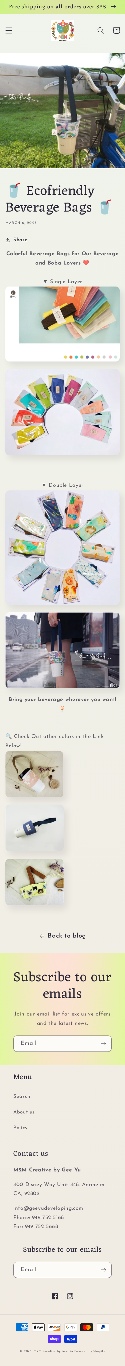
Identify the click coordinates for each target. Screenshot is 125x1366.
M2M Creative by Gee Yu (53, 1351)
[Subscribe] (103, 1043)
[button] (8, 30)
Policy (20, 1127)
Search (21, 1096)
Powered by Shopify (89, 1351)
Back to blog (67, 936)
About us (24, 1112)
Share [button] (20, 240)
